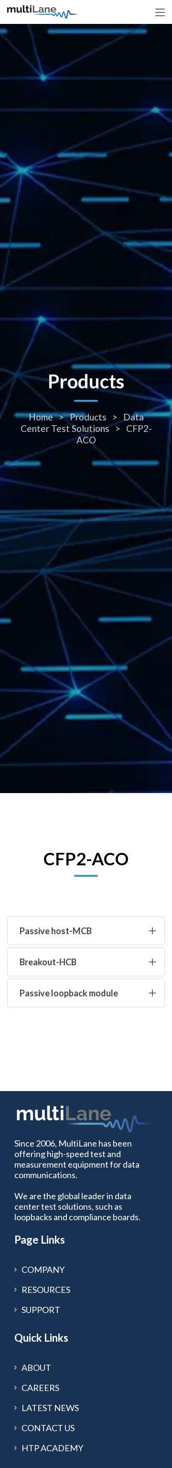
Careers (40, 1387)
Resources (46, 1289)
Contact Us (48, 1428)
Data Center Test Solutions (82, 422)
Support (41, 1309)
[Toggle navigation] (160, 13)
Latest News (50, 1407)
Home (42, 416)
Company (43, 1269)
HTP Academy (52, 1448)
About (36, 1367)
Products (89, 416)
